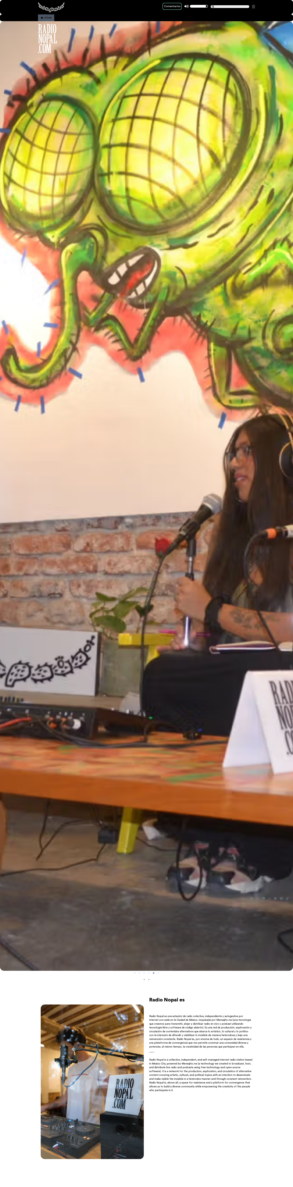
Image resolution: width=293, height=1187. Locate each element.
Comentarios (172, 6)
